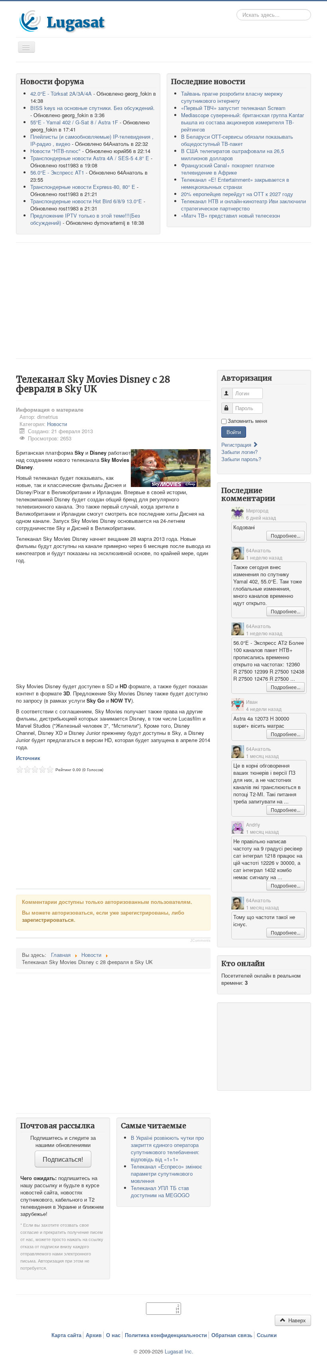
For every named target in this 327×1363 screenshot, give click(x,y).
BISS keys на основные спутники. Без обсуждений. (92, 108)
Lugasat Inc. (179, 1351)
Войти (234, 432)
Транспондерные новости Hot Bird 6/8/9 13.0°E (86, 201)
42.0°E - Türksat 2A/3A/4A (61, 93)
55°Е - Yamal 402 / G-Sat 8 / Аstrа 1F (74, 122)
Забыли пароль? (241, 459)
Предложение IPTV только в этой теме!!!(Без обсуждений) (85, 219)
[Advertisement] (163, 300)
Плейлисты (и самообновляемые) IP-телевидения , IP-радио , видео (92, 140)
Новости (57, 424)
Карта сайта (66, 1335)
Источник (28, 758)
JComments (200, 941)
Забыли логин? (239, 452)
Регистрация (237, 444)
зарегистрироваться (48, 919)
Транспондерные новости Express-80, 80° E (82, 187)
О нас (113, 1335)
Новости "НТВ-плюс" (55, 151)
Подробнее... (285, 535)
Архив (94, 1335)
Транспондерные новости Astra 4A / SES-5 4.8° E (89, 158)
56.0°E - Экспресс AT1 (57, 172)
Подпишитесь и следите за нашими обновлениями (63, 1141)
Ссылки (267, 1335)
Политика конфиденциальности (166, 1335)
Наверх (296, 1320)
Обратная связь (231, 1335)
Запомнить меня (247, 420)
